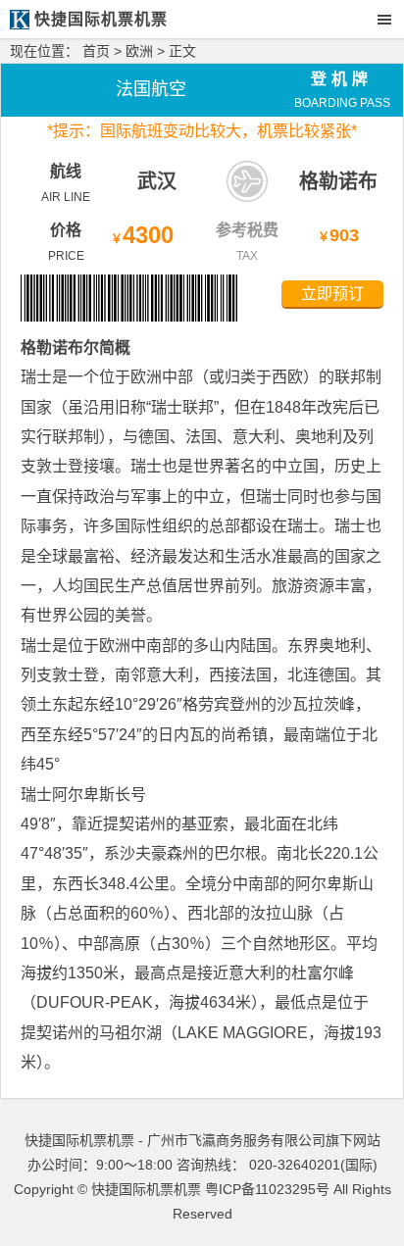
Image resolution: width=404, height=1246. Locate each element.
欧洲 (139, 51)
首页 (96, 51)
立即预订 (332, 293)
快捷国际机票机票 (146, 1189)
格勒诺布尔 (60, 347)
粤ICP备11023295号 (267, 1189)
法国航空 (151, 89)
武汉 (157, 181)
